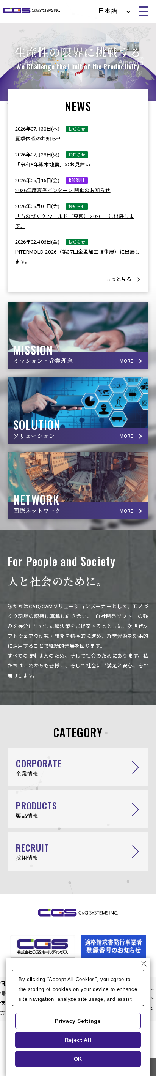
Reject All (78, 1040)
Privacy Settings (78, 1021)
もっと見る (119, 279)
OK (78, 1059)
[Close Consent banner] (144, 964)
